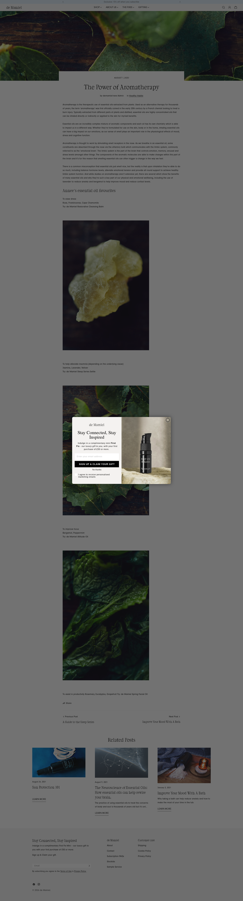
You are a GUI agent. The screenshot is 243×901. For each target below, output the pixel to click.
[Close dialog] (168, 420)
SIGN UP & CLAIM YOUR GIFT (97, 464)
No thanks (96, 470)
